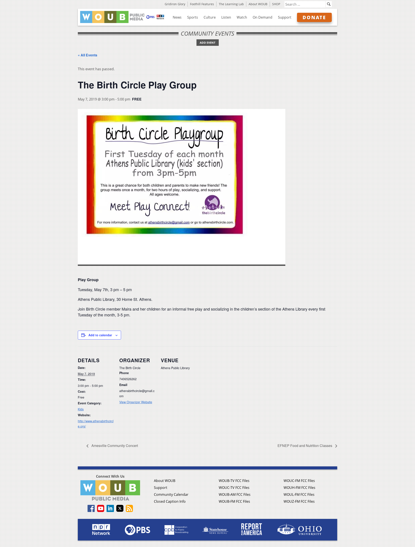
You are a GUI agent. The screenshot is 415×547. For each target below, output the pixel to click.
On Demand (262, 17)
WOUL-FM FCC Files (299, 494)
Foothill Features (202, 4)
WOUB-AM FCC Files (235, 494)
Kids (81, 409)
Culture (210, 17)
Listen (226, 17)
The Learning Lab (231, 4)
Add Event (207, 43)
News (177, 17)
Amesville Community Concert (114, 445)
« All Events (87, 55)
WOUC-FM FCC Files (299, 480)
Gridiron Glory (175, 4)
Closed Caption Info (170, 501)
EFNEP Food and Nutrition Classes (305, 445)
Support (284, 17)
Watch (242, 17)
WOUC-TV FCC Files (234, 487)
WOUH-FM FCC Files (299, 487)
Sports (192, 17)
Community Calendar (171, 494)
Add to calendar (100, 335)
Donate (314, 17)
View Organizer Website (135, 402)
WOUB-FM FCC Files (234, 501)
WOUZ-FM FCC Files (299, 501)
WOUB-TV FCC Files (234, 480)
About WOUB (258, 4)
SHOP (276, 4)
